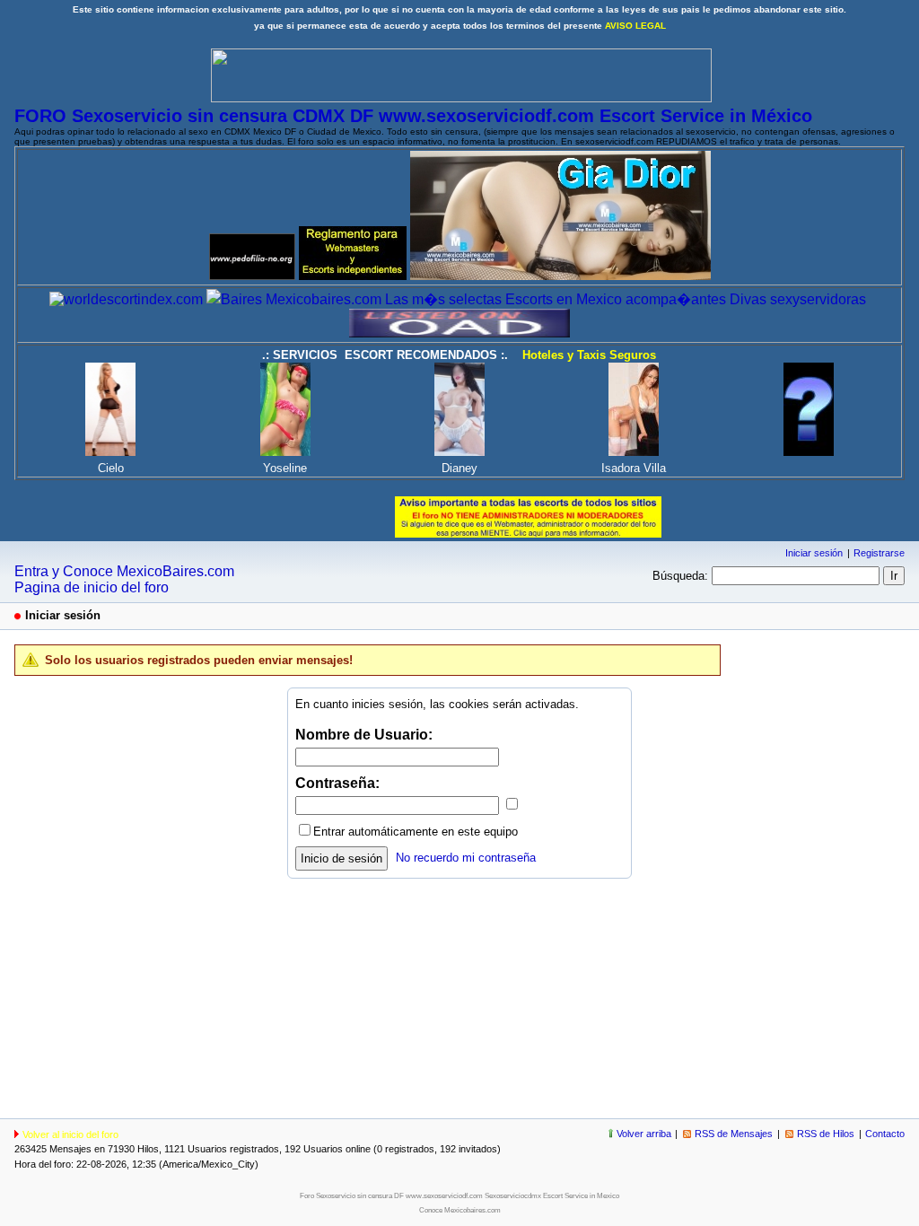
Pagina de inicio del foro (91, 587)
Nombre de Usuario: (364, 734)
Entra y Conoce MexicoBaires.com (124, 571)
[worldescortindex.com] (126, 299)
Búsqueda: (680, 575)
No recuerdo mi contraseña (466, 857)
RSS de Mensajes (734, 1133)
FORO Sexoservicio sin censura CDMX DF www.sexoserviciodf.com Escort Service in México (413, 116)
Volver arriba (644, 1133)
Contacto (885, 1133)
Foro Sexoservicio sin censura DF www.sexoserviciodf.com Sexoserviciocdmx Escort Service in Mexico (459, 1196)
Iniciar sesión (814, 552)
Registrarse (879, 552)
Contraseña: (337, 783)
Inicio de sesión (341, 858)
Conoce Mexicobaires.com (460, 1210)
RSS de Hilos (825, 1133)
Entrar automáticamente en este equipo (415, 831)
